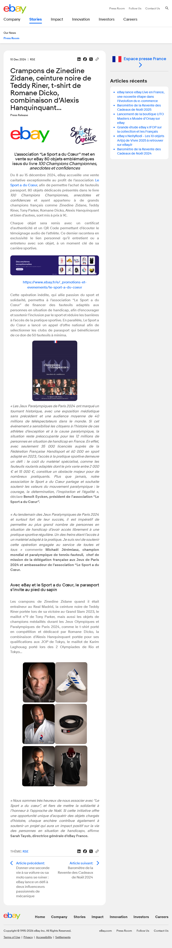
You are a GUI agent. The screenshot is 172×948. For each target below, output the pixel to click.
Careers (161, 917)
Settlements (63, 937)
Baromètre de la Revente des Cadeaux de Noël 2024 (139, 151)
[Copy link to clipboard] (97, 58)
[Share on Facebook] (85, 59)
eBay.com (105, 930)
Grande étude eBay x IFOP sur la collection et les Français (139, 129)
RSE (25, 851)
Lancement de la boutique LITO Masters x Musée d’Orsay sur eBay (140, 118)
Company (59, 917)
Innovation (118, 917)
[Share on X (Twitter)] (91, 59)
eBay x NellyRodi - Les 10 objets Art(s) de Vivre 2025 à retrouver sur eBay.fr (140, 140)
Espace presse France (145, 58)
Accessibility (44, 937)
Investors (141, 917)
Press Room (124, 930)
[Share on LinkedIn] (79, 59)
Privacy (28, 937)
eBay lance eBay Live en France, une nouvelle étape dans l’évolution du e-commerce (141, 96)
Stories (80, 917)
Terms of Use (12, 937)
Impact (97, 917)
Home (40, 917)
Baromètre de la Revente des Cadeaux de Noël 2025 (139, 107)
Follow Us (143, 930)
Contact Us (161, 930)
